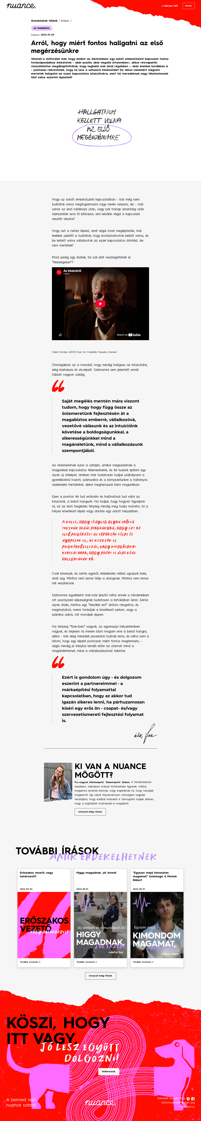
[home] (21, 6)
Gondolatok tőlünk (44, 20)
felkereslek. (109, 1071)
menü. (188, 6)
